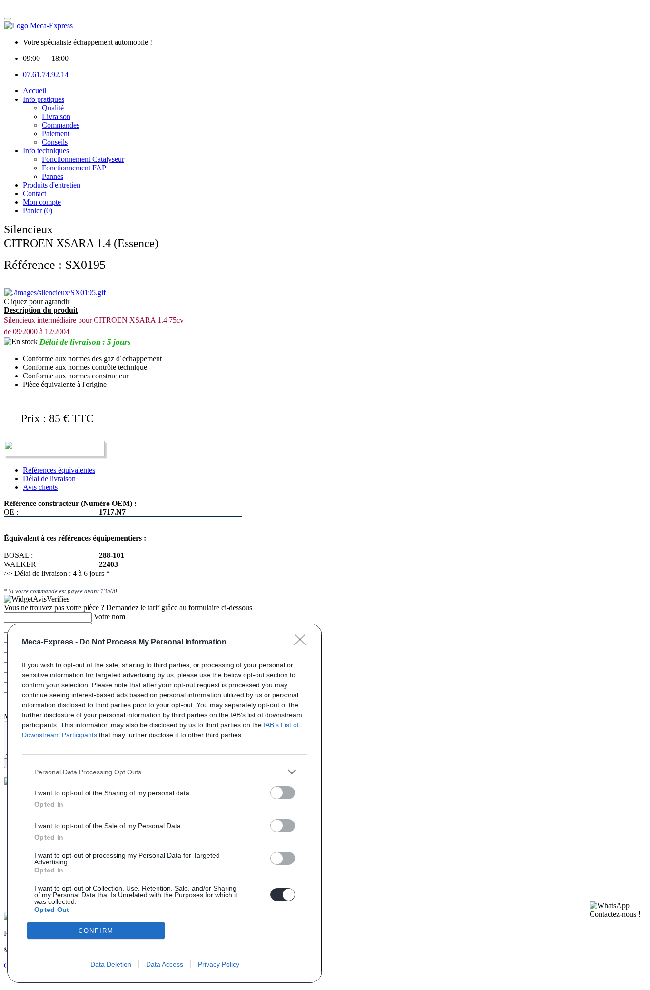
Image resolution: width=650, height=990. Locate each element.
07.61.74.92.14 (46, 74)
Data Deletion (110, 964)
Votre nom (109, 617)
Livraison (56, 116)
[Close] (303, 643)
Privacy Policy (218, 964)
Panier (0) (37, 211)
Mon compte (42, 202)
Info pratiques (43, 99)
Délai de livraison (49, 479)
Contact (34, 193)
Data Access (164, 964)
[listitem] (164, 772)
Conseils (55, 142)
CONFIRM (96, 930)
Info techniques (46, 151)
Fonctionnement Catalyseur (83, 159)
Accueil (34, 91)
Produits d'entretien (51, 185)
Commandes (60, 125)
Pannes (52, 176)
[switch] (282, 792)
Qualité (53, 108)
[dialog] (165, 803)
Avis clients (40, 487)
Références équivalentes (59, 470)
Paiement (55, 133)
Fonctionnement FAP (74, 168)
